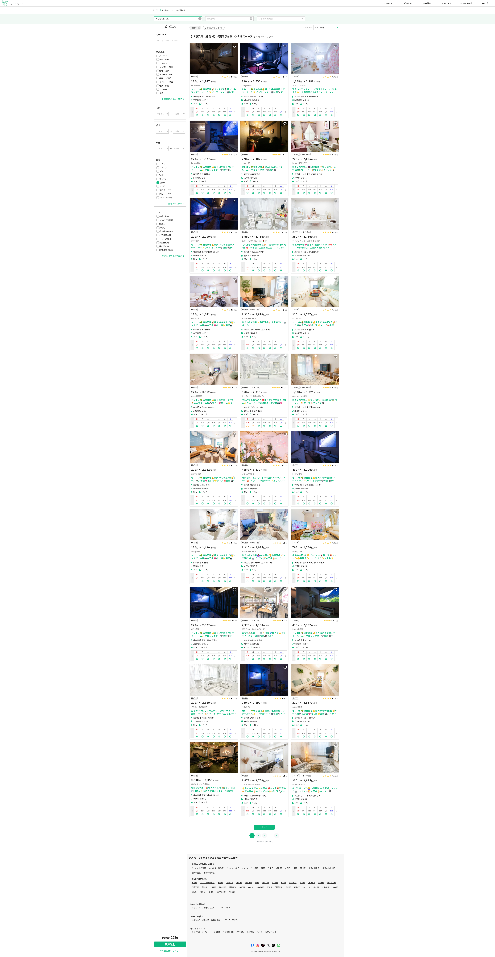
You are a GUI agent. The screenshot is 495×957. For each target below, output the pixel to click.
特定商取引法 (228, 932)
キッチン (163, 178)
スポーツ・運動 (166, 74)
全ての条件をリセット (170, 950)
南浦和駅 (248, 882)
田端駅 (321, 882)
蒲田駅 (194, 892)
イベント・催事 (166, 82)
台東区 (270, 868)
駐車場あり (164, 246)
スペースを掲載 (465, 3)
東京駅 (250, 887)
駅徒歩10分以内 (166, 250)
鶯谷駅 (204, 887)
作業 (161, 93)
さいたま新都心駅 (207, 882)
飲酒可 (162, 223)
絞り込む (170, 944)
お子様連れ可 (165, 235)
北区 (295, 868)
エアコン (163, 167)
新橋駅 (269, 887)
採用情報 (250, 932)
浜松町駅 (279, 887)
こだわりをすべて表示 (172, 256)
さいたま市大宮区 (199, 868)
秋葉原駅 (232, 887)
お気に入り (446, 3)
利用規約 (216, 932)
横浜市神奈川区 (329, 868)
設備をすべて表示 (174, 203)
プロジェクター (166, 190)
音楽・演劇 (164, 85)
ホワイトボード (166, 197)
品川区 (279, 868)
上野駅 (213, 887)
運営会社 (240, 932)
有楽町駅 (260, 887)
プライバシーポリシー (201, 932)
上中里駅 (311, 882)
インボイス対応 (166, 220)
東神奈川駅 (221, 892)
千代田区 (254, 868)
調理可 (162, 227)
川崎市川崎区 (209, 872)
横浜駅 (232, 892)
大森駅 (335, 887)
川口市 (245, 868)
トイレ (162, 163)
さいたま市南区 (233, 868)
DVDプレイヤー (166, 193)
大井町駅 (325, 887)
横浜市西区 (196, 872)
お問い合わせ (270, 932)
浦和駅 (239, 882)
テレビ (162, 186)
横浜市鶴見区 (314, 868)
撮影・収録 (164, 59)
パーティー (164, 55)
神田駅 (242, 887)
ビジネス (163, 63)
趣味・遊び (164, 70)
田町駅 (288, 887)
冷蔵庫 (162, 182)
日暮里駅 (195, 887)
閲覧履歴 (427, 3)
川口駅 (275, 882)
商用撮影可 (164, 242)
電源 (161, 171)
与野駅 (220, 882)
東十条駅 (292, 882)
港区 (263, 868)
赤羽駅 (283, 882)
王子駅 (302, 882)
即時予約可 (164, 216)
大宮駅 (194, 882)
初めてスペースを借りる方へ (203, 907)
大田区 (287, 868)
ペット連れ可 (165, 238)
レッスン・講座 (166, 67)
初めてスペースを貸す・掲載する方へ (207, 919)
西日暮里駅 (331, 882)
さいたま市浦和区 (216, 868)
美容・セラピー (166, 78)
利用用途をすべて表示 (172, 99)
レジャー (163, 89)
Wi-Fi (161, 175)
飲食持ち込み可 (166, 231)
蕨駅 (257, 882)
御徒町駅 (222, 887)
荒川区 (303, 868)
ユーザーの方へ (224, 907)
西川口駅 (265, 882)
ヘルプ (485, 3)
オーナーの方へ (231, 919)
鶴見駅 (211, 892)
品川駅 (316, 887)
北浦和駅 (229, 882)
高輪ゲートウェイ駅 (302, 887)
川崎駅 (202, 892)
